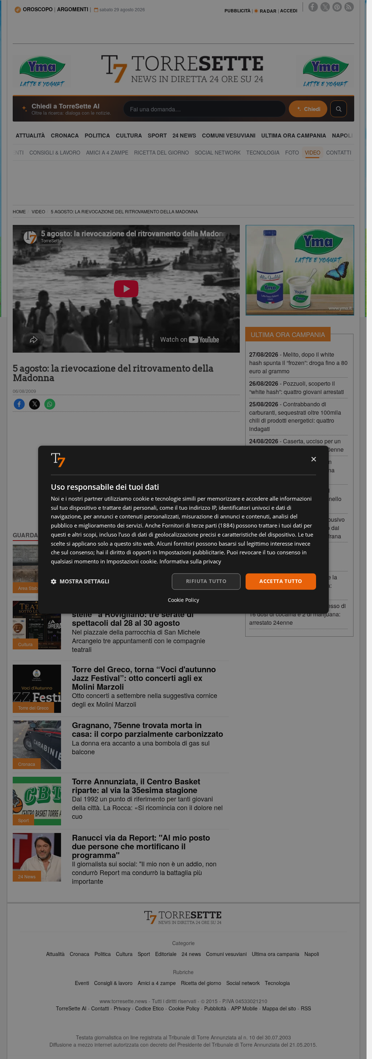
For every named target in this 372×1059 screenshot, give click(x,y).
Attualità (55, 953)
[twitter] (325, 7)
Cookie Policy (184, 1008)
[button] (80, 582)
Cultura (124, 953)
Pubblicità (215, 1008)
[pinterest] (337, 7)
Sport (144, 953)
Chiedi (312, 109)
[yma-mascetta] (42, 70)
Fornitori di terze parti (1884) (198, 525)
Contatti (100, 1008)
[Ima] (299, 270)
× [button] (313, 459)
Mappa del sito (279, 1008)
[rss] (349, 7)
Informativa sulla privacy (190, 561)
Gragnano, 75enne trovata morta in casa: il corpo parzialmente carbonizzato (147, 729)
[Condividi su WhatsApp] (49, 404)
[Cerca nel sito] (338, 108)
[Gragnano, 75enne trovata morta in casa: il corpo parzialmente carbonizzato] (37, 745)
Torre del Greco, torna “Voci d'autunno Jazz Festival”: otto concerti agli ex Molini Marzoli (144, 677)
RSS (306, 1008)
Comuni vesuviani (226, 953)
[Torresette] (183, 69)
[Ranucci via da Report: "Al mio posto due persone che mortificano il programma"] (37, 857)
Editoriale (166, 953)
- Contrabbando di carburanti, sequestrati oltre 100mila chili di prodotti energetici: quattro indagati (295, 416)
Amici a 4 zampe (157, 982)
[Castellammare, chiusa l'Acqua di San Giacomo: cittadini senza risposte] (37, 569)
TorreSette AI (71, 1008)
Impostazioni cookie (131, 561)
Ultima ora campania (275, 953)
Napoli (311, 953)
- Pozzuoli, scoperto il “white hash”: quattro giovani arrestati (296, 387)
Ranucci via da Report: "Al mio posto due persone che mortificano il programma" (141, 846)
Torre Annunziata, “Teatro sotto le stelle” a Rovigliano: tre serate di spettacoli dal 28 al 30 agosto (134, 613)
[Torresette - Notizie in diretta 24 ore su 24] (183, 917)
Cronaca (79, 953)
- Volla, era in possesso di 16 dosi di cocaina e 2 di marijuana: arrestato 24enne (297, 614)
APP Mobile (244, 1008)
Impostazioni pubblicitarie (191, 552)
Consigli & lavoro (113, 982)
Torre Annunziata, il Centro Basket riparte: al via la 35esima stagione (136, 785)
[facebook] (313, 7)
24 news (191, 953)
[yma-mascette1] (325, 70)
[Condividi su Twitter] (34, 404)
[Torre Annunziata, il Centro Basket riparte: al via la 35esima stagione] (37, 801)
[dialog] (183, 529)
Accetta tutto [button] (280, 581)
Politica (102, 953)
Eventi (82, 982)
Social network (243, 982)
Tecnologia (277, 982)
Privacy (122, 1008)
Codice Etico (149, 1008)
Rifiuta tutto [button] (206, 581)
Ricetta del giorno (201, 982)
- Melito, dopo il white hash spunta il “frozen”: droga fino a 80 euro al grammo (298, 362)
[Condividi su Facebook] (19, 404)
